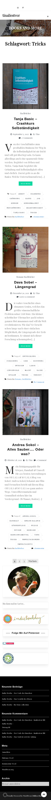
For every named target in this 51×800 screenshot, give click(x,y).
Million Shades (38, 796)
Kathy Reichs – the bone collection (15, 705)
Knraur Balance (32, 521)
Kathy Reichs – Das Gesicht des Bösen (17, 699)
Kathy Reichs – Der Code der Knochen (17, 693)
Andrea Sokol (29, 516)
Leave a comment (27, 296)
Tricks (33, 212)
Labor (33, 366)
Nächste (32, 561)
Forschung (12, 361)
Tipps (36, 535)
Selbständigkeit (34, 208)
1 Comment (41, 460)
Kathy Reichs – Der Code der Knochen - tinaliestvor (22, 720)
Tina (37, 134)
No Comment (39, 382)
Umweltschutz (25, 544)
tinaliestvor (11, 15)
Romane (20, 277)
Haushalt (14, 521)
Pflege (34, 525)
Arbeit (21, 194)
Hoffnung (38, 361)
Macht (28, 370)
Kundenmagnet (31, 203)
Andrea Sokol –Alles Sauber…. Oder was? (25, 449)
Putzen (17, 530)
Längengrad (13, 370)
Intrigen (19, 366)
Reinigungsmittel (20, 535)
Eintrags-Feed (7, 758)
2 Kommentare (38, 216)
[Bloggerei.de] (8, 643)
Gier (26, 361)
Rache (40, 370)
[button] (5, 795)
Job (38, 198)
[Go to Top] (43, 794)
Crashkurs (35, 194)
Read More (25, 183)
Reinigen (31, 530)
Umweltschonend (31, 539)
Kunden (14, 203)
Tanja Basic (19, 212)
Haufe (28, 198)
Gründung (15, 198)
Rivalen (12, 375)
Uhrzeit (38, 375)
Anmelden (6, 752)
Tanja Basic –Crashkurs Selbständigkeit (25, 123)
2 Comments (26, 138)
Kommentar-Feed (9, 764)
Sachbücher (25, 113)
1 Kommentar (39, 548)
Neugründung (14, 208)
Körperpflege (19, 525)
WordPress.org (8, 769)
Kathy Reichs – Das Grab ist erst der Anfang (19, 737)
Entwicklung (29, 356)
